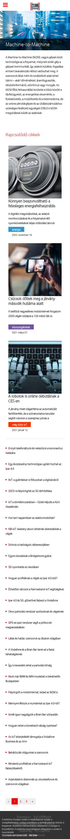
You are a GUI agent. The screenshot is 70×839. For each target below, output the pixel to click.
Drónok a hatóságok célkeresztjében (28, 544)
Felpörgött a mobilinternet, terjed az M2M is (33, 692)
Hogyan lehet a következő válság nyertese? (32, 725)
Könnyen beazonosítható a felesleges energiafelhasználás (31, 203)
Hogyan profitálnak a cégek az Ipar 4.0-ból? (32, 578)
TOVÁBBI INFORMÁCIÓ (14, 835)
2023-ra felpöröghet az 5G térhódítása (30, 490)
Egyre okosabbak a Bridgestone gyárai (29, 555)
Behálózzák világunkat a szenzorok (28, 752)
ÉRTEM (33, 835)
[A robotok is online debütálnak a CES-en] (35, 367)
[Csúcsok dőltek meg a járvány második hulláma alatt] (35, 269)
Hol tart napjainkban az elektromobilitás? (31, 517)
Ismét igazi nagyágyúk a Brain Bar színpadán (33, 714)
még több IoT (19, 424)
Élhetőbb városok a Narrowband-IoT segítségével (36, 589)
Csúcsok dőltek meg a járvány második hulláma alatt (31, 301)
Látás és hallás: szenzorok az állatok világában (34, 638)
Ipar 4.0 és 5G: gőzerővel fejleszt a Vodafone (33, 600)
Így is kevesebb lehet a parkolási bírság (30, 665)
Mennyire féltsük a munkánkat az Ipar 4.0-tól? (34, 703)
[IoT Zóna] (35, 6)
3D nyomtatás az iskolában (23, 567)
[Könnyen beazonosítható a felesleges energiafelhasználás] (35, 172)
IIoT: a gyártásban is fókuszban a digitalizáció (33, 479)
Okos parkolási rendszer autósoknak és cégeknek (36, 611)
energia (16, 229)
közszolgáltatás (21, 327)
